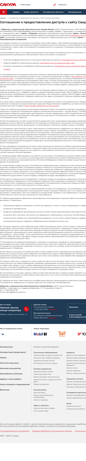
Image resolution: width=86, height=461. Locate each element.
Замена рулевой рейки (43, 372)
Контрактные (6, 347)
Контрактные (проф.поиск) (13, 352)
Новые (3, 358)
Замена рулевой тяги (42, 374)
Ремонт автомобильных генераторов (43, 396)
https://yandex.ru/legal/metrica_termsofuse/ (41, 106)
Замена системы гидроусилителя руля (47, 381)
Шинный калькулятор (10, 368)
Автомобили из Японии (11, 374)
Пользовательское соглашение (14, 431)
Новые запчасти (31, 12)
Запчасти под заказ (9, 363)
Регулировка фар (41, 411)
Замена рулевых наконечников (46, 377)
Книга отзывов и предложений (15, 384)
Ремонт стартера (41, 400)
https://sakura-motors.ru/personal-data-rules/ (57, 63)
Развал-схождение (41, 384)
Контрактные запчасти (53, 12)
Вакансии (4, 390)
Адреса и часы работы (10, 379)
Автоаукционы (74, 12)
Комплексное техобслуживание (47, 358)
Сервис (16, 12)
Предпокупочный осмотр (44, 361)
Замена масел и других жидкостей (48, 355)
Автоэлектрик (39, 393)
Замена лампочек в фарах (44, 408)
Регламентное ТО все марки (45, 363)
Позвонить (53, 309)
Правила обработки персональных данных (52, 431)
